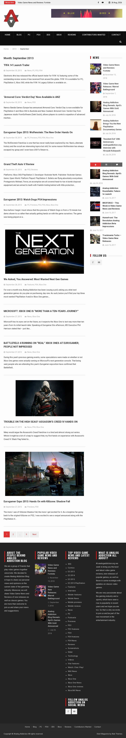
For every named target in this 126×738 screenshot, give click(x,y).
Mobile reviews (74, 606)
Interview (72, 591)
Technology (73, 656)
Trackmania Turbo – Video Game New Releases (111, 238)
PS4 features (73, 637)
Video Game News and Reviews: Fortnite (34, 2)
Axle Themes (117, 734)
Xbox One (50, 138)
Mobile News (73, 598)
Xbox (59, 35)
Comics (71, 568)
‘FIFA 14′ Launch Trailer (17, 65)
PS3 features (73, 629)
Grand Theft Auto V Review (19, 164)
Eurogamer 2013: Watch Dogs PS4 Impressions (30, 199)
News (29, 70)
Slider (70, 652)
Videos (71, 660)
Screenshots (73, 648)
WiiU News (72, 671)
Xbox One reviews (75, 687)
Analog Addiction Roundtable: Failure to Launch (111, 191)
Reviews (72, 35)
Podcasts (72, 617)
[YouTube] (103, 2)
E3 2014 (71, 575)
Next (34, 534)
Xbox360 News (74, 690)
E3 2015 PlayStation (76, 583)
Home (7, 35)
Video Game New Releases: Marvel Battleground (111, 87)
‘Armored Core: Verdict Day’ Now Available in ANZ (32, 97)
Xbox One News (75, 683)
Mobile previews (75, 602)
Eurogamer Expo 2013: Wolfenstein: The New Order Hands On (38, 132)
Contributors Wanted (93, 35)
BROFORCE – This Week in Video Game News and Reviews (112, 206)
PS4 (38, 35)
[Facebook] (98, 2)
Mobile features (75, 595)
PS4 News (72, 641)
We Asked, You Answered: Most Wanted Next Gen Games (36, 279)
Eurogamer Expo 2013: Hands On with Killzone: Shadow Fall (37, 501)
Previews (33, 138)
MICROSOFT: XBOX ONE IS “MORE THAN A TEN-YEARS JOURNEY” (41, 311)
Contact (116, 35)
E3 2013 (71, 571)
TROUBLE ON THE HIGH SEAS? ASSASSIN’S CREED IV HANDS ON (41, 421)
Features (30, 285)
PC (29, 35)
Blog (19, 35)
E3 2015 (71, 579)
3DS (48, 35)
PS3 (37, 70)
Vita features (73, 663)
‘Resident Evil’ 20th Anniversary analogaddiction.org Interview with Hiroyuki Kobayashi (112, 145)
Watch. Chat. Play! (76, 667)
